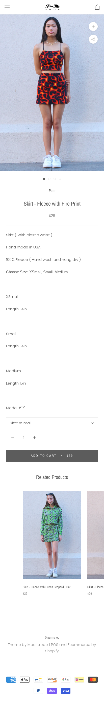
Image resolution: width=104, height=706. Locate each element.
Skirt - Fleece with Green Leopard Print (46, 587)
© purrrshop (52, 637)
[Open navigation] (7, 7)
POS (54, 644)
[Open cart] (97, 7)
